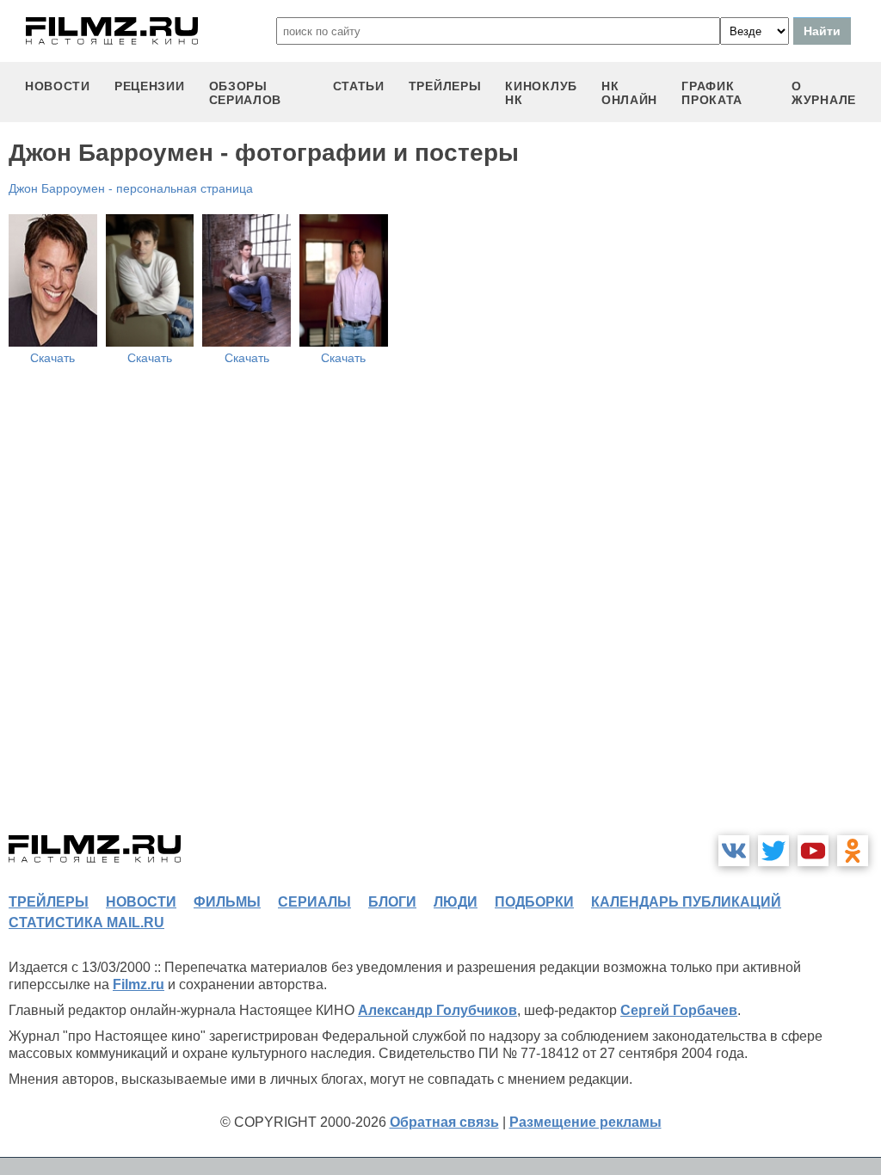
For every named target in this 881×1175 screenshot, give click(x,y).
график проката (711, 93)
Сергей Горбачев (678, 1010)
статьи (359, 86)
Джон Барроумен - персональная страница (131, 188)
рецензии (149, 86)
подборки (534, 902)
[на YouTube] (813, 850)
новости (57, 86)
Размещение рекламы (585, 1122)
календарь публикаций (686, 902)
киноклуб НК (541, 93)
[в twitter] (773, 850)
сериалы (314, 902)
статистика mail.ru (86, 922)
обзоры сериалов (245, 93)
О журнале (824, 93)
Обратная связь (444, 1122)
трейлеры (445, 86)
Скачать (52, 358)
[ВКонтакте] (733, 850)
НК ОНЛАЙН (629, 93)
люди (455, 902)
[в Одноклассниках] (852, 850)
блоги (392, 902)
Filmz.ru (138, 984)
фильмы (227, 902)
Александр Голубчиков (437, 1010)
